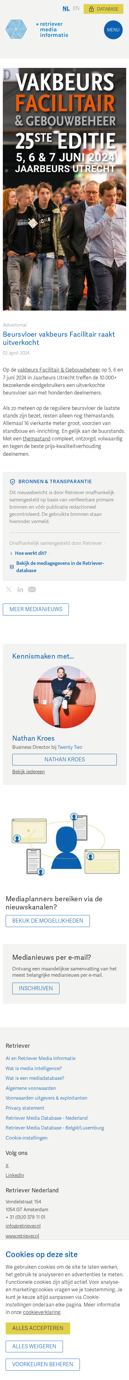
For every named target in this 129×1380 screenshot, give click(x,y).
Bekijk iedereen (28, 772)
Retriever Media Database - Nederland (47, 1118)
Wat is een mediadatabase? (35, 1078)
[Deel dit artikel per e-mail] (32, 591)
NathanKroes (64, 759)
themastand (36, 439)
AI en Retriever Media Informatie (40, 1058)
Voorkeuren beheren (42, 1364)
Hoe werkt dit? (31, 553)
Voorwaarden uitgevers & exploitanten (46, 1098)
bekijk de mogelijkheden (47, 921)
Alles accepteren (38, 1328)
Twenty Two (70, 747)
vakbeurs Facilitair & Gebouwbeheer (59, 370)
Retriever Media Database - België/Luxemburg (55, 1128)
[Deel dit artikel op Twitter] (8, 591)
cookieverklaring (41, 1312)
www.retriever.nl (22, 1236)
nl (66, 8)
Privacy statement (25, 1108)
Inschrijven (36, 988)
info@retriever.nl (23, 1226)
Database (107, 9)
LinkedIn (15, 1175)
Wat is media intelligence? (34, 1068)
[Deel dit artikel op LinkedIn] (20, 591)
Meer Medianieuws (35, 609)
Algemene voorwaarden (31, 1088)
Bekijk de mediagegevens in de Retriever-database (60, 566)
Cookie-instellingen (27, 1138)
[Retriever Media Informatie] (37, 29)
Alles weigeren (34, 1346)
